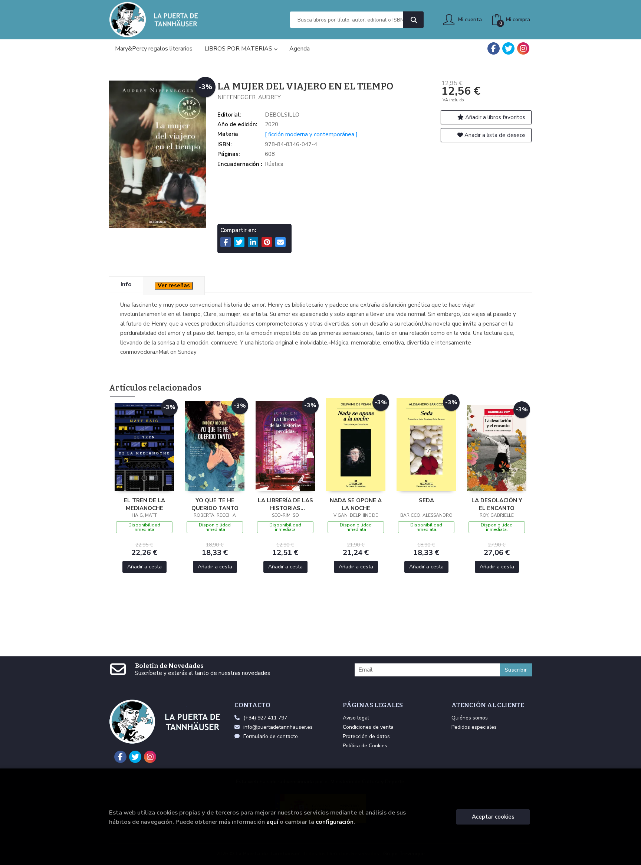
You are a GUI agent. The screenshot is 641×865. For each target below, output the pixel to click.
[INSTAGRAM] (523, 48)
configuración (335, 821)
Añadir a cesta (144, 566)
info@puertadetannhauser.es (278, 727)
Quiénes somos (469, 717)
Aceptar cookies (493, 816)
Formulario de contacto (270, 736)
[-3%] (144, 446)
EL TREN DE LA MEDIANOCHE (144, 504)
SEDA (426, 500)
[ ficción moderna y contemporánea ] (311, 134)
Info (126, 284)
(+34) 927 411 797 (265, 717)
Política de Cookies (365, 745)
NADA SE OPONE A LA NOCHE (356, 504)
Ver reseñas (174, 285)
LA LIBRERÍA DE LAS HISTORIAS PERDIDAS (285, 504)
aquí (272, 821)
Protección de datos (366, 736)
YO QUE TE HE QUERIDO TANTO (215, 504)
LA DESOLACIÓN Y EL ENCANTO (496, 504)
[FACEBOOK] (493, 48)
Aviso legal (356, 717)
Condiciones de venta (368, 727)
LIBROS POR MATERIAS (239, 49)
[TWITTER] (508, 48)
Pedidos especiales (474, 727)
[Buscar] (413, 20)
